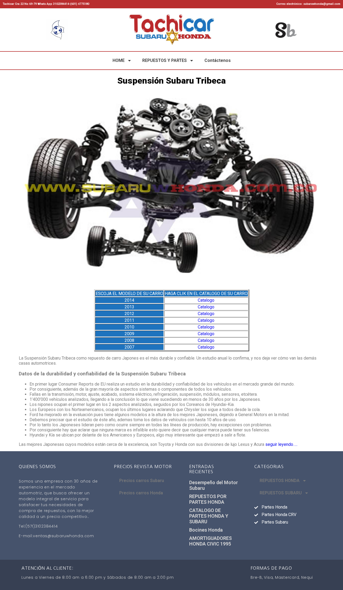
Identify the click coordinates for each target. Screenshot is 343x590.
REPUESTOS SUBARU (281, 492)
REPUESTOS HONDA (280, 480)
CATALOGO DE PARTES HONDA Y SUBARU (208, 515)
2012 (129, 313)
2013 (129, 306)
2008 (129, 340)
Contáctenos (217, 60)
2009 (129, 333)
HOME (119, 60)
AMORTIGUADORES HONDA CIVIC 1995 (210, 541)
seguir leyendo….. (281, 444)
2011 (129, 320)
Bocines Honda (206, 530)
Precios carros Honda (141, 492)
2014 (129, 300)
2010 (129, 327)
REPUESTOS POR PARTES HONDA (207, 499)
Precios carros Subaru (141, 480)
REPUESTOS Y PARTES (164, 60)
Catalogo (206, 300)
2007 (129, 347)
